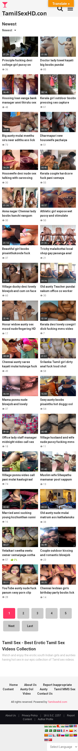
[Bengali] (71, 726)
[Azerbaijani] (58, 730)
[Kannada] (71, 730)
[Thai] (46, 739)
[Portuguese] (58, 735)
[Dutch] (67, 726)
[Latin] (46, 735)
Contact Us (45, 693)
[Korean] (75, 730)
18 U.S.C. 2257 (52, 715)
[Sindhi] (46, 730)
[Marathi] (58, 726)
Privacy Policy (30, 715)
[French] (62, 730)
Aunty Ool (26, 689)
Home (13, 685)
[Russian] (62, 735)
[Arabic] (67, 735)
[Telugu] (75, 735)
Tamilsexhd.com (57, 701)
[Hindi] (62, 726)
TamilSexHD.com (24, 13)
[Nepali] (54, 735)
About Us (30, 685)
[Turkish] (50, 739)
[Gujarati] (46, 726)
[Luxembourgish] (50, 735)
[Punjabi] (50, 730)
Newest (7, 30)
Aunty (43, 689)
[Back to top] (70, 742)
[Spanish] (71, 735)
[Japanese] (67, 730)
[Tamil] (54, 726)
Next (11, 626)
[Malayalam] (50, 726)
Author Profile (45, 719)
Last (30, 626)
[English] (75, 726)
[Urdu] (54, 730)
